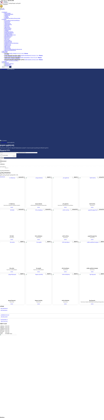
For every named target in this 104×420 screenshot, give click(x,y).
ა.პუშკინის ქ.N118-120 (5, 314)
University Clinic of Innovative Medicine (11, 60)
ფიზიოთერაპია (7, 48)
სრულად (26, 53)
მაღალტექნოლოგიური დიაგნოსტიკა (12, 20)
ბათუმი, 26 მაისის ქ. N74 (14, 53)
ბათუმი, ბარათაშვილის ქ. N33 (27, 55)
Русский (10, 65)
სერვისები (4, 19)
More (12, 207)
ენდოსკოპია (6, 25)
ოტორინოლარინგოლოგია (10, 34)
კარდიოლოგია (7, 23)
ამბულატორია (7, 47)
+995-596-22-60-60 (4, 316)
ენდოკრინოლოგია (8, 35)
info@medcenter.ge (4, 310)
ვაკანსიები (6, 17)
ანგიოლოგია (7, 22)
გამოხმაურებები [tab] (3, 161)
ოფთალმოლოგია (8, 42)
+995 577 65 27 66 (34, 57)
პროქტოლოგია (7, 44)
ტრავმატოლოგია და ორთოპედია (11, 43)
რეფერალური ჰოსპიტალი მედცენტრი (12, 58)
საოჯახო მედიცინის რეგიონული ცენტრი (12, 56)
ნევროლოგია (7, 37)
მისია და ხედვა (7, 13)
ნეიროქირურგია (7, 36)
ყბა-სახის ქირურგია (8, 33)
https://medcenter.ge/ (4, 308)
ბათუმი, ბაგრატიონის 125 (25, 57)
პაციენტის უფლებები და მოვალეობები (12, 18)
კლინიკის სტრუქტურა (8, 14)
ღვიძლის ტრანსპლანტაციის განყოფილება (13, 49)
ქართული (11, 63)
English (9, 64)
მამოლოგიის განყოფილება (10, 50)
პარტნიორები (7, 15)
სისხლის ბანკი (7, 46)
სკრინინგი (6, 30)
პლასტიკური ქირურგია (9, 32)
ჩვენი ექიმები (5, 51)
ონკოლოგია (7, 26)
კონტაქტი (6, 16)
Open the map (2, 176)
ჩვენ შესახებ (4, 12)
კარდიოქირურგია (8, 24)
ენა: (3, 62)
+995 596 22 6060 (10, 0)
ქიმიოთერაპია (7, 27)
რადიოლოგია (7, 21)
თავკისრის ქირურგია (8, 31)
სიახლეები (4, 61)
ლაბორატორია (7, 29)
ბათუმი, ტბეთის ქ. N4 (29, 59)
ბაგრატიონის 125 (4, 319)
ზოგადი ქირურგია (8, 41)
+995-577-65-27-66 (4, 321)
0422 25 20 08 (35, 59)
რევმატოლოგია (7, 45)
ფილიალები (4, 52)
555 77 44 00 (21, 53)
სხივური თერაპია (7, 28)
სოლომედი (6, 54)
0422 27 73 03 (35, 55)
